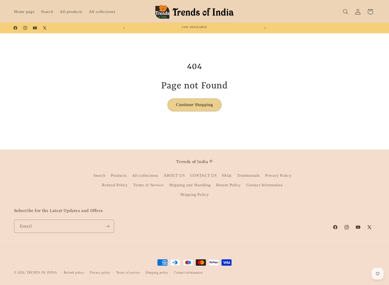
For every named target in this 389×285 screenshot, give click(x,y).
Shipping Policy (194, 194)
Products (118, 175)
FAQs (227, 175)
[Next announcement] (265, 28)
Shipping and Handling (190, 185)
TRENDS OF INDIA (41, 272)
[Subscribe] (107, 226)
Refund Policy (115, 185)
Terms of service (128, 272)
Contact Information (264, 185)
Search (99, 175)
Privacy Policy (278, 175)
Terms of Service (148, 185)
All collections (145, 175)
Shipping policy (157, 272)
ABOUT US (174, 175)
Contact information (188, 272)
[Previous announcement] (124, 28)
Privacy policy (100, 272)
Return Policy (228, 185)
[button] (346, 12)
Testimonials (248, 175)
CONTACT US (203, 175)
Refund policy (74, 272)
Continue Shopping (194, 104)
